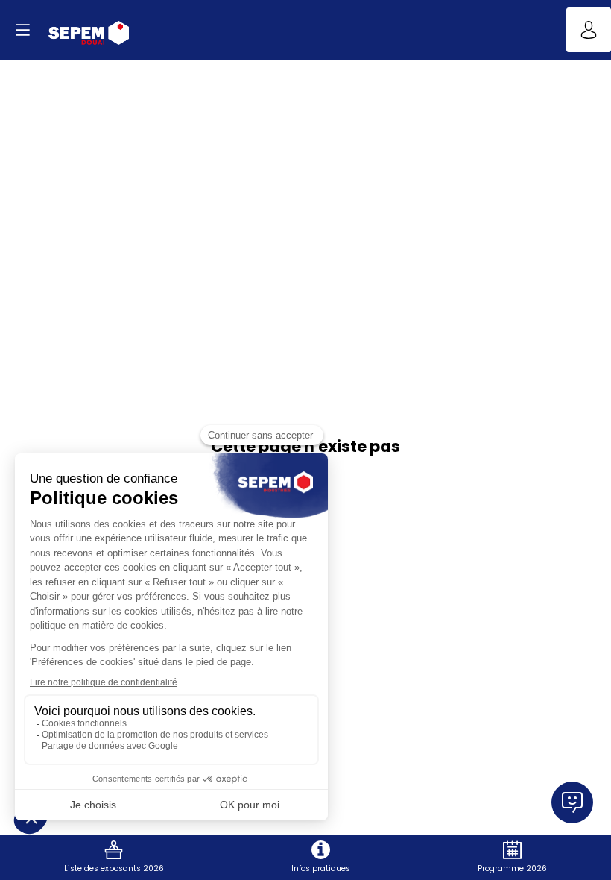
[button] (22, 30)
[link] (114, 857)
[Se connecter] (588, 29)
